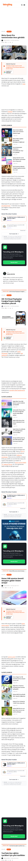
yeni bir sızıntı (11, 657)
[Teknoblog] (7, 4)
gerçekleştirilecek (5, 205)
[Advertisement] (14, 801)
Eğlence (8, 849)
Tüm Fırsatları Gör (13, 233)
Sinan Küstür (6, 40)
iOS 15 (22, 451)
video (24, 84)
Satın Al (9, 220)
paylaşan (10, 111)
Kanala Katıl (14, 262)
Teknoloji (9, 31)
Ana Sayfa (3, 31)
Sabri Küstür (6, 306)
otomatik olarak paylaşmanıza (17, 390)
